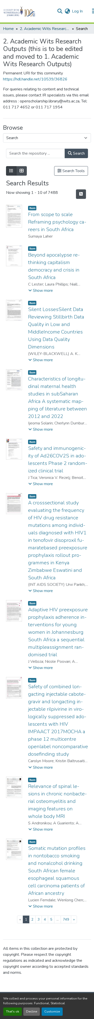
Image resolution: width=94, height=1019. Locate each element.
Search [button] (78, 153)
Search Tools (73, 171)
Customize (52, 1011)
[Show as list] (11, 171)
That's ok (12, 1011)
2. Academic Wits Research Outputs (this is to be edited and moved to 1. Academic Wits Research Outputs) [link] (45, 28)
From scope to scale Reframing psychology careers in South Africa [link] (57, 222)
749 (66, 919)
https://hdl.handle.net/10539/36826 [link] (35, 79)
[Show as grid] (21, 171)
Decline (31, 1011)
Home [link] (8, 28)
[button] (28, 11)
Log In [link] (77, 11)
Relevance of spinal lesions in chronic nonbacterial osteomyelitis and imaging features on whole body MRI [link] (57, 801)
